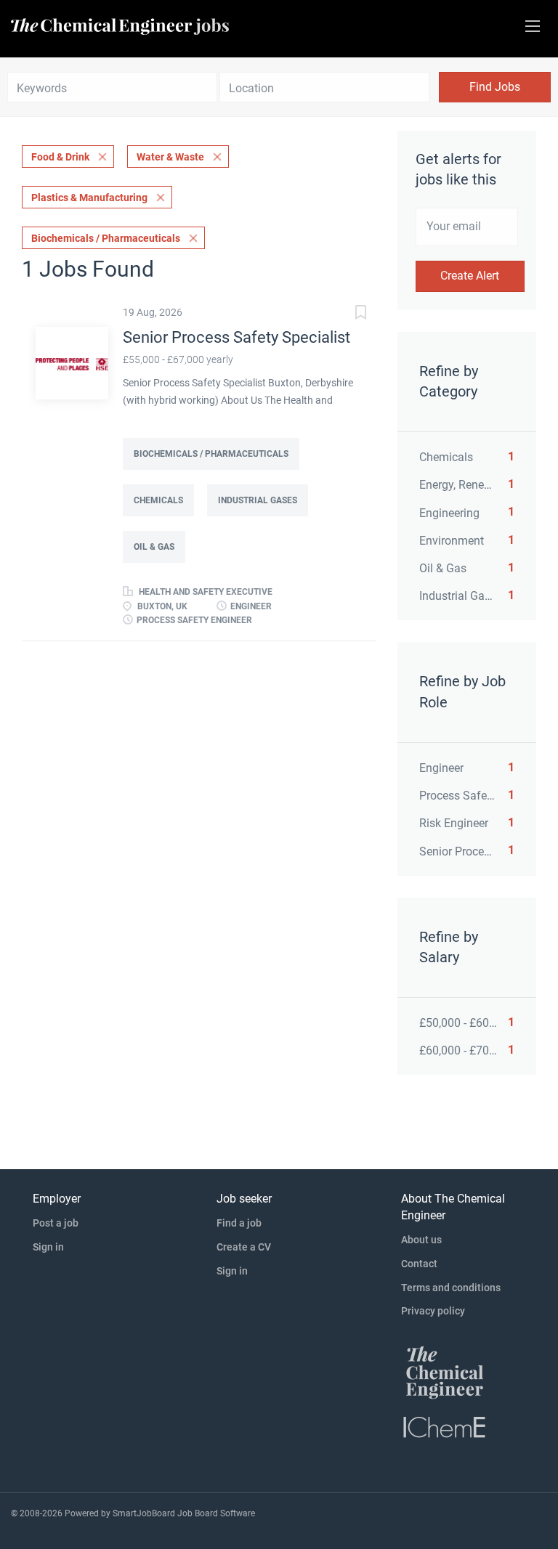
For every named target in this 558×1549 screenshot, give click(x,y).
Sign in (48, 1247)
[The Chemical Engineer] (444, 1372)
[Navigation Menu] (532, 26)
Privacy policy (433, 1311)
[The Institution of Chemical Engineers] (444, 1426)
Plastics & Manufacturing (89, 197)
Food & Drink (60, 157)
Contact (419, 1263)
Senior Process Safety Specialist (236, 337)
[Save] (346, 314)
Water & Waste (170, 157)
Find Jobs (494, 87)
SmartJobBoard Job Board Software (184, 1513)
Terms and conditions (451, 1287)
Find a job (239, 1223)
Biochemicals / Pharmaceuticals (105, 238)
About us (421, 1239)
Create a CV (244, 1247)
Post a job (55, 1223)
